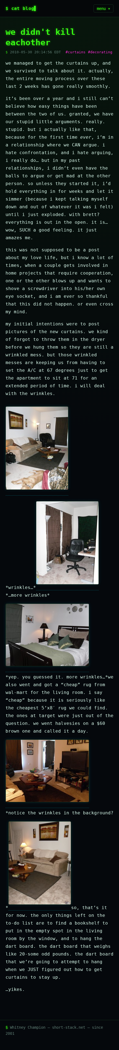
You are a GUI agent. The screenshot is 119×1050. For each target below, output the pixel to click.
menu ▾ (103, 8)
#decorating (100, 52)
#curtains (76, 52)
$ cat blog (20, 8)
